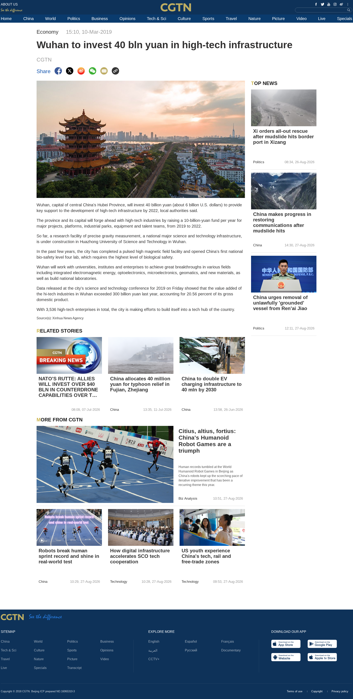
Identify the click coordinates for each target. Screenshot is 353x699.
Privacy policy (340, 691)
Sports (208, 18)
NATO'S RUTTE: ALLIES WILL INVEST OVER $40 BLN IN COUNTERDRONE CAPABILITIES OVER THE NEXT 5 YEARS (69, 387)
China (28, 18)
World (50, 18)
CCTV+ (153, 659)
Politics (73, 18)
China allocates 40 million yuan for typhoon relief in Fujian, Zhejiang (140, 384)
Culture (184, 18)
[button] (42, 540)
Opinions (127, 18)
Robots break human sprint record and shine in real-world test (69, 556)
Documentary (231, 650)
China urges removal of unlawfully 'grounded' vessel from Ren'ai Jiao (280, 303)
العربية (152, 650)
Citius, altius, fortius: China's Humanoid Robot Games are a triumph (207, 441)
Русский (191, 650)
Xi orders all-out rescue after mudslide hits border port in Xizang (283, 136)
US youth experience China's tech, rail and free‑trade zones (206, 556)
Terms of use (295, 691)
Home (6, 18)
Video (301, 18)
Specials (344, 18)
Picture (278, 18)
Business (100, 18)
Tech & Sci (156, 18)
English (153, 641)
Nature (254, 18)
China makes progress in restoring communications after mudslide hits (282, 222)
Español (191, 641)
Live (321, 18)
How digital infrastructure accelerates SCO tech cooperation (140, 556)
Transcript (74, 668)
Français (227, 641)
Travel (231, 18)
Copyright (317, 691)
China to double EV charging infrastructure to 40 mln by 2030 (212, 384)
